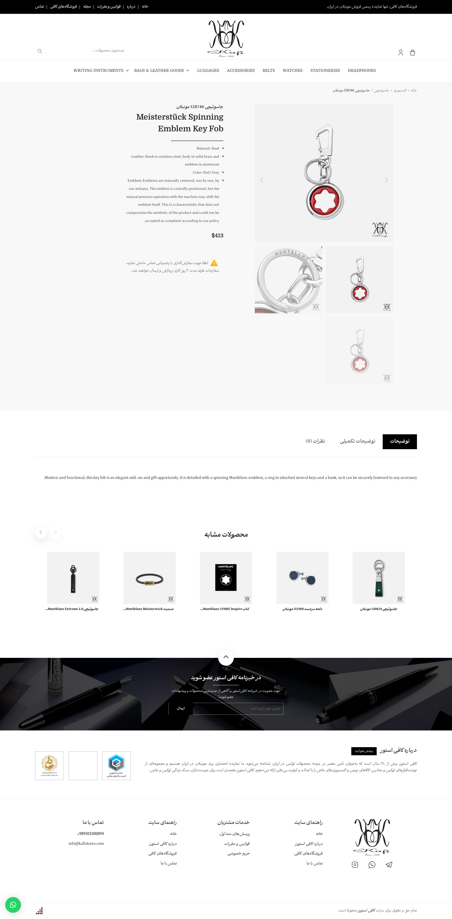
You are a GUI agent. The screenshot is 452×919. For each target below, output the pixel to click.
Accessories (241, 70)
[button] (13, 905)
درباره (131, 7)
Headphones (362, 70)
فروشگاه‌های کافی (63, 7)
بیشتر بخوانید (364, 751)
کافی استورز (366, 911)
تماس (39, 7)
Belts (269, 70)
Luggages (208, 70)
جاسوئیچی (381, 91)
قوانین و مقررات (109, 7)
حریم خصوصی (238, 853)
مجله (87, 7)
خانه (145, 7)
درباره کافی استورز (309, 844)
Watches (293, 70)
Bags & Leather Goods (159, 70)
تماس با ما (315, 863)
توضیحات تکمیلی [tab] (357, 441)
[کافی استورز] (226, 38)
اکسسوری (399, 91)
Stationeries (325, 70)
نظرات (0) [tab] (315, 441)
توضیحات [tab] (400, 441)
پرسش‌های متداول (234, 834)
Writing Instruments (98, 70)
